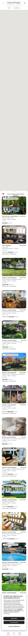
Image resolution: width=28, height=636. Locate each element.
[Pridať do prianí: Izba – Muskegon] (24, 227)
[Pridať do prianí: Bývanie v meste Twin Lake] (24, 514)
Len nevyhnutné (14, 622)
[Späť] (3, 3)
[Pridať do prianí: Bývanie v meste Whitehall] (24, 354)
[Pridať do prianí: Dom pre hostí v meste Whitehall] (24, 198)
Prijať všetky (14, 618)
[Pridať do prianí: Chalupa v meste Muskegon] (24, 260)
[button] (4, 223)
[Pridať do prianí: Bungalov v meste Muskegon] (24, 482)
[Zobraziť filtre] (24, 3)
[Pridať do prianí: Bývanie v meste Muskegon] (24, 292)
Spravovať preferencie (14, 626)
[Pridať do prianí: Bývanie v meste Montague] (24, 575)
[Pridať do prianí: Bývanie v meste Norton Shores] (24, 544)
